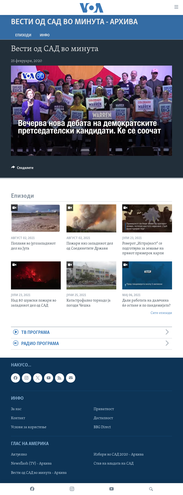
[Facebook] (32, 489)
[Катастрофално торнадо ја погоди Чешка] (91, 275)
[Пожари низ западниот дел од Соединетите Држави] (91, 218)
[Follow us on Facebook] (15, 378)
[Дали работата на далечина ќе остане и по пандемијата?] (147, 275)
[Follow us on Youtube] (48, 378)
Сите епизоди (161, 313)
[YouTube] (111, 489)
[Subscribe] (70, 378)
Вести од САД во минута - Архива (39, 473)
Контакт (18, 418)
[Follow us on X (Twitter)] (37, 378)
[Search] (151, 489)
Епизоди (23, 35)
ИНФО (45, 35)
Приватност (104, 409)
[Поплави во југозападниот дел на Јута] (36, 218)
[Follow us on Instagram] (26, 378)
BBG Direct (102, 427)
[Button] (22, 168)
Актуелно (19, 455)
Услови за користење (28, 427)
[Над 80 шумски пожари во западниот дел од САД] (36, 275)
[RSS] (59, 378)
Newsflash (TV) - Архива (31, 464)
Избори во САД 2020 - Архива (119, 455)
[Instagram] (72, 489)
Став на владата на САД (113, 464)
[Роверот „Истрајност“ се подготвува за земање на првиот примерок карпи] (147, 218)
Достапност (103, 418)
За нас (16, 409)
